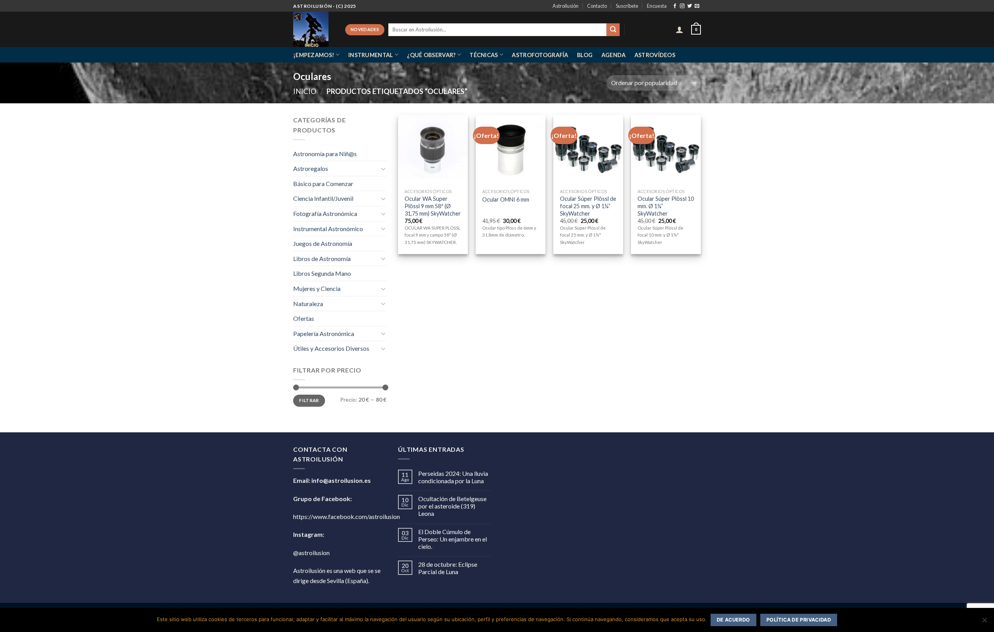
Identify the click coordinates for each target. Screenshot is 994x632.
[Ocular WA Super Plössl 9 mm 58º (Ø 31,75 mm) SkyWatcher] (433, 150)
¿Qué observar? (431, 55)
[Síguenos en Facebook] (675, 6)
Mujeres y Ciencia (317, 288)
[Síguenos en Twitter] (689, 6)
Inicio (304, 91)
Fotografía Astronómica (325, 213)
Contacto (597, 6)
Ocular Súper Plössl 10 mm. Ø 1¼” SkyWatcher (666, 205)
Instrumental (370, 55)
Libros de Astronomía (322, 258)
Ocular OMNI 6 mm (505, 199)
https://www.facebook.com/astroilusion (346, 516)
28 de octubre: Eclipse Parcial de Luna (447, 568)
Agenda (613, 55)
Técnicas (483, 55)
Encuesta (657, 6)
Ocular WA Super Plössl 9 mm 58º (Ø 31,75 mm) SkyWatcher (433, 205)
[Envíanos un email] (697, 6)
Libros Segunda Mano (322, 273)
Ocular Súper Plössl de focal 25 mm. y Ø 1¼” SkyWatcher (588, 205)
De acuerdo (733, 620)
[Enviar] (613, 30)
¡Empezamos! (313, 55)
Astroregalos (310, 168)
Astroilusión (566, 6)
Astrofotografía (540, 55)
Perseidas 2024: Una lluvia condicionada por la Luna (453, 477)
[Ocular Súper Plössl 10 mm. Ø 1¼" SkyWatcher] (666, 150)
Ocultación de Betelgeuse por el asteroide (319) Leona (452, 506)
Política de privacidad (798, 620)
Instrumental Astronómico (328, 228)
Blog (585, 55)
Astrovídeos (654, 55)
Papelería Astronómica (323, 333)
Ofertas (303, 318)
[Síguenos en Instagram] (682, 6)
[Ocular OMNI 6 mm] (511, 150)
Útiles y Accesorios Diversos (331, 348)
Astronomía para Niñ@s (325, 153)
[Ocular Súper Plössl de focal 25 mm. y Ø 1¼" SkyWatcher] (588, 150)
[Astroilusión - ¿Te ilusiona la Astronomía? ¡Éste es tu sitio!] (313, 29)
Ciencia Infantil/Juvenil (323, 198)
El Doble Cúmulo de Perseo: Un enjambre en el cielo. (452, 539)
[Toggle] (383, 168)
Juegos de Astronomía (322, 243)
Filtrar (309, 400)
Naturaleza (308, 303)
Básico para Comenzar (323, 183)
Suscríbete (627, 6)
